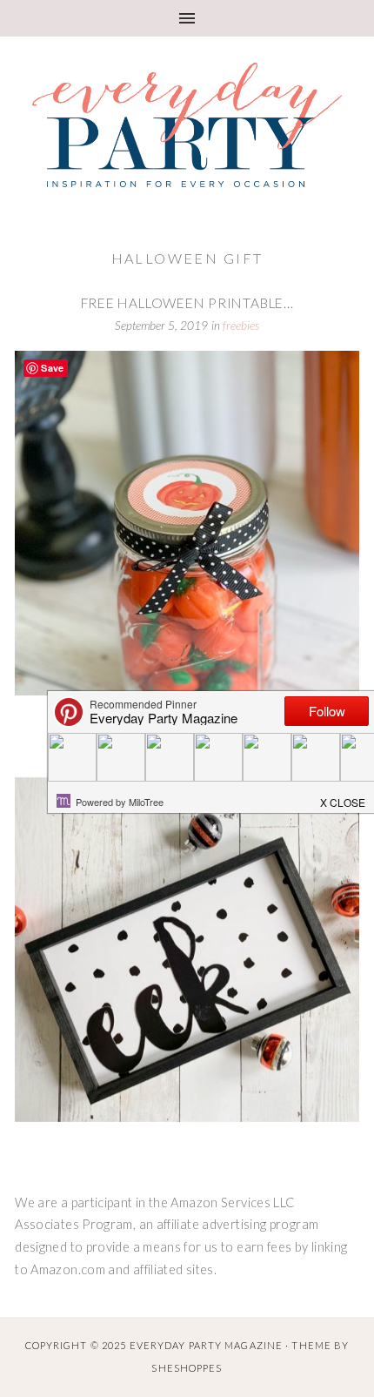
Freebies (241, 325)
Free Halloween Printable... (187, 303)
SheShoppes (186, 1367)
